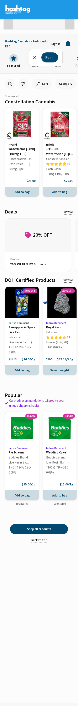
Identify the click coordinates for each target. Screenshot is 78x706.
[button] (8, 23)
